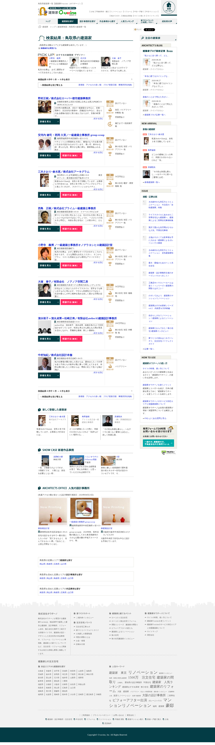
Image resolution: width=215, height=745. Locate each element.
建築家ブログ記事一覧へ (155, 115)
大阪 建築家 (123, 691)
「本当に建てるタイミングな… (156, 76)
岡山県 (42, 564)
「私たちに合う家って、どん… (156, 55)
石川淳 (83, 58)
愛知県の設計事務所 (133, 682)
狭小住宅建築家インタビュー (123, 639)
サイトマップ (152, 16)
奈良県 (72, 684)
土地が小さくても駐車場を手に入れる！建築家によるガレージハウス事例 (161, 240)
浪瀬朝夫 (118, 416)
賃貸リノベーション (122, 695)
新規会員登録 (127, 16)
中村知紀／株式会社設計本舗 (55, 355)
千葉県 (72, 674)
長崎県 (56, 694)
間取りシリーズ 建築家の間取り (125, 625)
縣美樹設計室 (43, 528)
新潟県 (40, 678)
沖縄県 (98, 694)
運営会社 (150, 635)
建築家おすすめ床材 (130, 687)
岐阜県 (40, 681)
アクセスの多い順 (93, 85)
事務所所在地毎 (125, 85)
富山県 (48, 678)
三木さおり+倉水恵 (57, 416)
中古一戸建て (139, 11)
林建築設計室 (106, 528)
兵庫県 (64, 684)
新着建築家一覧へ (152, 182)
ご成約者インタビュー (85, 618)
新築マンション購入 (135, 719)
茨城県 (40, 674)
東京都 (81, 674)
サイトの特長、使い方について (159, 617)
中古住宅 (79, 719)
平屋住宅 (147, 682)
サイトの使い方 (140, 16)
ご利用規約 (85, 715)
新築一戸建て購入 (154, 719)
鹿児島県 (89, 694)
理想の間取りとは (83, 637)
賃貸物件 (107, 723)
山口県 (63, 564)
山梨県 (72, 678)
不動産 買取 (119, 719)
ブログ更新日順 (110, 85)
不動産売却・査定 (102, 11)
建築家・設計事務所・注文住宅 (60, 719)
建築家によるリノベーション (123, 632)
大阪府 (56, 684)
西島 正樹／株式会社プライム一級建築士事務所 (67, 208)
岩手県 (56, 671)
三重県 (64, 681)
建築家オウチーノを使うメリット (157, 385)
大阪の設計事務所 (154, 695)
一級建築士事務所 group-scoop (82, 522)
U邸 (117, 457)
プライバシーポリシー (101, 715)
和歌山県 (81, 684)
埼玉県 (64, 674)
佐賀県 (48, 694)
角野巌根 (86, 416)
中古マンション (151, 11)
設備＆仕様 (80, 644)
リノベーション (116, 11)
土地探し (120, 682)
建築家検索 (62, 27)
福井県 (64, 678)
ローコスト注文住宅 (119, 618)
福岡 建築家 (158, 706)
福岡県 (40, 694)
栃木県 (48, 674)
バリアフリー (134, 691)
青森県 (48, 671)
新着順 (81, 85)
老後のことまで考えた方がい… (156, 97)
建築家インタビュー (165, 673)
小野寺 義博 (54, 58)
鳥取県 (42, 578)
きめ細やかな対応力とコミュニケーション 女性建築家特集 (161, 253)
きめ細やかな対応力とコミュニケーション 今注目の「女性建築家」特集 (161, 205)
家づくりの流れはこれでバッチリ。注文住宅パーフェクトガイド (161, 341)
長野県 (81, 678)
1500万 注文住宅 (141, 677)
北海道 (40, 671)
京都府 (48, 684)
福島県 (89, 671)
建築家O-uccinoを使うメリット (159, 621)
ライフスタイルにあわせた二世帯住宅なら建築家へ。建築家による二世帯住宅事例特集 (161, 217)
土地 (92, 11)
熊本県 (64, 694)
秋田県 (72, 671)
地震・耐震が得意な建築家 (118, 678)
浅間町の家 (58, 457)
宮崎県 (81, 694)
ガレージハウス (155, 701)
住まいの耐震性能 (146, 691)
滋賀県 (40, 684)
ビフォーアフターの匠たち (122, 628)
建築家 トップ (49, 27)
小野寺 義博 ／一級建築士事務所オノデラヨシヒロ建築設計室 (75, 245)
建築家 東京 (118, 672)
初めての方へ (116, 16)
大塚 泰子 (116, 58)
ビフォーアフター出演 (129, 700)
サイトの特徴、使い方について (156, 368)
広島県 (56, 564)
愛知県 (56, 681)
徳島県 (40, 691)
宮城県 (64, 671)
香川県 (48, 691)
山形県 (81, 671)
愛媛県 (56, 691)
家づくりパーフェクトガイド (87, 630)
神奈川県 (89, 674)
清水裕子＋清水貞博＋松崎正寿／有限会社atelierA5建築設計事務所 (77, 318)
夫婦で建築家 (136, 696)
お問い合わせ (118, 715)
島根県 (49, 564)
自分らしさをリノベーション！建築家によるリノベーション (161, 318)
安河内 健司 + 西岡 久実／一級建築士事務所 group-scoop (71, 135)
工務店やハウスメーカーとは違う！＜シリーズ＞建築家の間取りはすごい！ (161, 286)
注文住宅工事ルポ (83, 627)
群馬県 (56, 674)
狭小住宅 (115, 635)
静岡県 (48, 681)
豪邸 (170, 705)
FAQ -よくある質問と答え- (156, 418)
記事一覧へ (149, 349)
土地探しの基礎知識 (84, 634)
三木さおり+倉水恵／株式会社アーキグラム (64, 171)
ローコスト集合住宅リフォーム (124, 621)
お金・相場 (80, 641)
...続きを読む (97, 118)
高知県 (64, 691)
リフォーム (128, 11)
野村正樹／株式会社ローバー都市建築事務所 (64, 98)
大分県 (72, 694)
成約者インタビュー (160, 691)
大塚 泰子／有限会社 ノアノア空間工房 (63, 281)
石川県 (56, 678)
